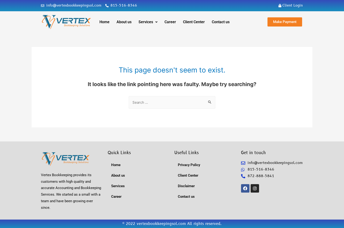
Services (146, 22)
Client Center (194, 22)
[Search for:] (172, 102)
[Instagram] (255, 188)
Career (170, 22)
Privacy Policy (189, 165)
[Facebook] (245, 188)
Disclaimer (186, 186)
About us (124, 22)
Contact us (221, 22)
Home (104, 22)
